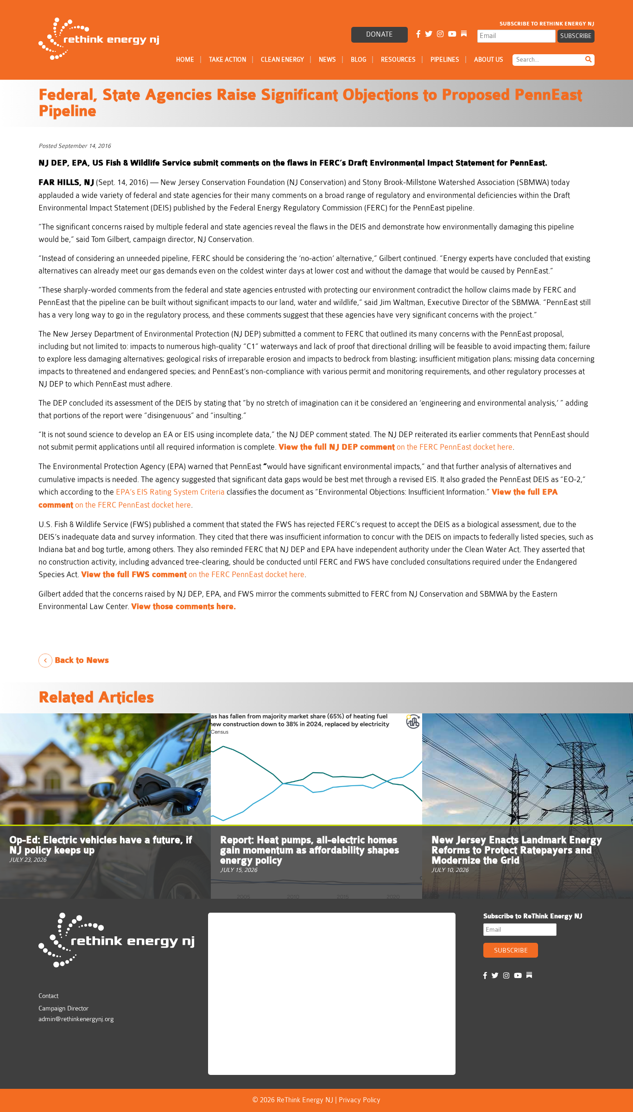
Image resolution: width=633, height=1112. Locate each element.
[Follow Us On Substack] (464, 34)
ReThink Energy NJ (253, 924)
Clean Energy (282, 59)
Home (185, 59)
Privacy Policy (359, 1100)
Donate (379, 34)
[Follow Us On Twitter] (428, 34)
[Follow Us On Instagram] (440, 34)
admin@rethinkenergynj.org (76, 1019)
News (327, 59)
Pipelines (444, 59)
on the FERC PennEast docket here (396, 447)
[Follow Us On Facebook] (418, 34)
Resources (398, 59)
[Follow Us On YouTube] (452, 34)
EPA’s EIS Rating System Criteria (170, 492)
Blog (358, 59)
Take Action (227, 59)
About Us (488, 59)
